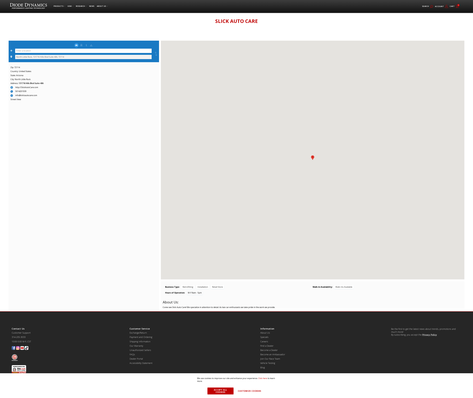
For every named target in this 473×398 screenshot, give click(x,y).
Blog (262, 367)
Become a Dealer (269, 350)
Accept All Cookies (220, 391)
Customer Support (21, 332)
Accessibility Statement (141, 363)
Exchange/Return (138, 332)
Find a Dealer (266, 345)
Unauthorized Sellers (140, 350)
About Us (101, 6)
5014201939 (20, 91)
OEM (70, 6)
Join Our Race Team (270, 358)
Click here (262, 378)
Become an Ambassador (272, 354)
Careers (264, 341)
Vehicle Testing (267, 363)
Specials (264, 337)
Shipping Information (140, 341)
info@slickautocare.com (26, 95)
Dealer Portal (136, 358)
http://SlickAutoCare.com (26, 87)
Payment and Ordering (141, 337)
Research (80, 6)
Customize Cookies (249, 391)
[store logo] (28, 6)
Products (58, 6)
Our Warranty (136, 345)
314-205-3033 (18, 337)
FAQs (132, 354)
